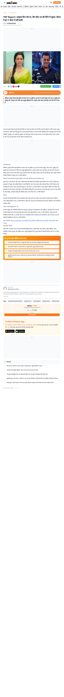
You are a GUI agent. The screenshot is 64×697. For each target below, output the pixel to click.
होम (1, 6)
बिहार (9, 6)
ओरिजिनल (27, 6)
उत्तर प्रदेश (13, 6)
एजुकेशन (31, 6)
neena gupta (36, 301)
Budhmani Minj (14, 289)
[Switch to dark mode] (51, 2)
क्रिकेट (30, 325)
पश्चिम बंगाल (19, 6)
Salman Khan (55, 301)
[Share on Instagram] (16, 86)
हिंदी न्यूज (7, 327)
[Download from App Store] (20, 331)
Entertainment (12, 12)
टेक (43, 6)
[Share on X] (18, 86)
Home (4, 12)
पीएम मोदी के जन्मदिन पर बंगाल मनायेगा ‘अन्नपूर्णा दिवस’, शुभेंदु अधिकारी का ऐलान (26, 247)
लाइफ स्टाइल (51, 6)
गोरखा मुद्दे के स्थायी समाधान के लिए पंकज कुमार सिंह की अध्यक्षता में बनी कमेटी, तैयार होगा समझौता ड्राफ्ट (30, 382)
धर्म (60, 6)
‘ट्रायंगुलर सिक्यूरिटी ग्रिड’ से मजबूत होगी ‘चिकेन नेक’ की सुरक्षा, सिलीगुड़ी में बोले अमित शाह (28, 242)
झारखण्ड (5, 6)
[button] (32, 67)
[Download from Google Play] (10, 331)
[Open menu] (4, 2)
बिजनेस (35, 6)
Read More (5, 296)
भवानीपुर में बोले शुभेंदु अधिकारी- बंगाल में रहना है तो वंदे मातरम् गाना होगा (23, 251)
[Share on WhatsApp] (8, 86)
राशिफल (56, 6)
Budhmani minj (11, 23)
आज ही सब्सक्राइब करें (32, 314)
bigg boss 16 (27, 301)
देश (6, 325)
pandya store (46, 301)
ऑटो (47, 6)
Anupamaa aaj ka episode (15, 301)
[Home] (12, 2)
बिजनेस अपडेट (21, 325)
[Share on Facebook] (11, 86)
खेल (63, 6)
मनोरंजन (40, 6)
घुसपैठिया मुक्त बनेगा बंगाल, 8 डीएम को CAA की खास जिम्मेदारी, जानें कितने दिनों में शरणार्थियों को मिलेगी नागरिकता (31, 256)
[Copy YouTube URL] (13, 86)
